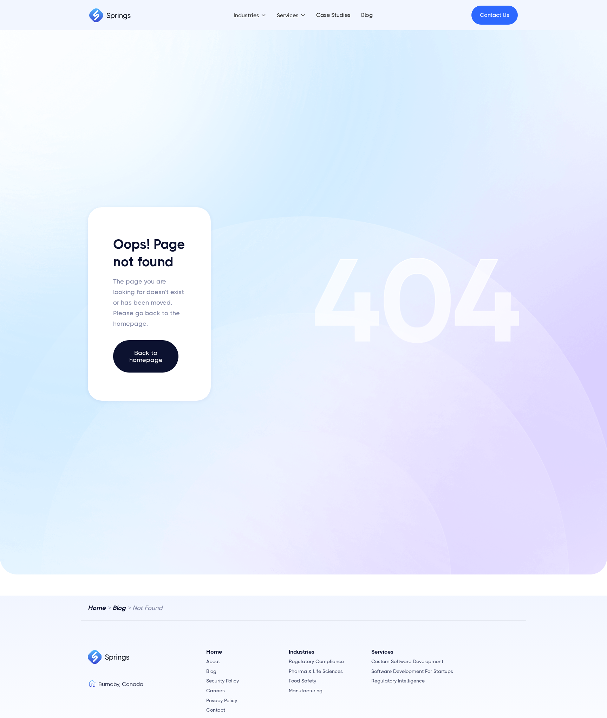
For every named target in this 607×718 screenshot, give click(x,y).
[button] (250, 15)
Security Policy (222, 681)
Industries (246, 15)
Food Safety (302, 681)
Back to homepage (146, 356)
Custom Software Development (407, 661)
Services (288, 15)
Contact (215, 710)
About (213, 661)
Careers (215, 690)
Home (97, 607)
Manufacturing (305, 690)
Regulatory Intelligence (398, 681)
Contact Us (494, 15)
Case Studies (333, 15)
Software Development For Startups (412, 671)
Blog (367, 15)
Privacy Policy (221, 700)
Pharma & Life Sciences (316, 671)
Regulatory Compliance (316, 661)
